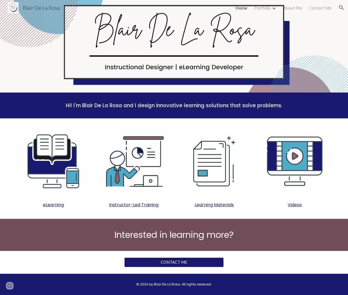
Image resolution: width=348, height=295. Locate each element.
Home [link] (241, 7)
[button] (341, 7)
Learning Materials (214, 205)
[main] (174, 105)
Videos (295, 205)
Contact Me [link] (320, 7)
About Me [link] (292, 7)
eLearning (53, 205)
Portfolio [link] (262, 7)
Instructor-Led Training (134, 205)
